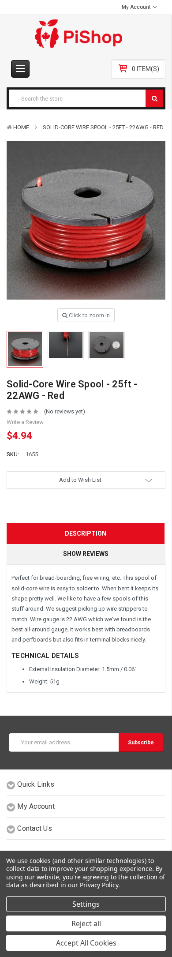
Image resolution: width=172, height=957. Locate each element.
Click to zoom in (88, 315)
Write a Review (25, 422)
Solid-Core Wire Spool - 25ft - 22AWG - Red (103, 127)
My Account (137, 7)
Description (85, 533)
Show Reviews (85, 553)
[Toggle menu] (20, 69)
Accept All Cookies (86, 943)
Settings (86, 904)
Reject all (86, 923)
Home (21, 127)
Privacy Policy (99, 885)
